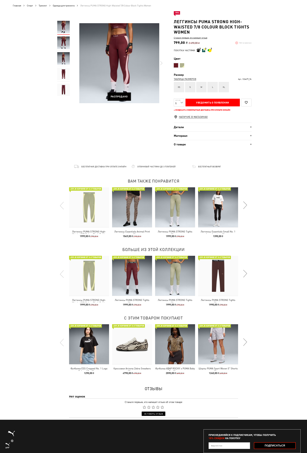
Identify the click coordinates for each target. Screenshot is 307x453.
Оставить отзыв (153, 413)
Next (161, 63)
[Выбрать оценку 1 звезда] (144, 407)
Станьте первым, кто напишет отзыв (190, 37)
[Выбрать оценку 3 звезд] (153, 407)
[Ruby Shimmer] (175, 65)
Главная (17, 5)
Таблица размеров (185, 79)
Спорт (30, 5)
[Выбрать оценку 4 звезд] (158, 407)
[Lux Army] (182, 65)
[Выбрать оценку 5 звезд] (162, 407)
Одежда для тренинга (64, 5)
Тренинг (43, 5)
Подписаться (275, 445)
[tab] (213, 127)
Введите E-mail (216, 446)
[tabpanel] (119, 63)
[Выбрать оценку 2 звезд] (149, 407)
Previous (62, 205)
